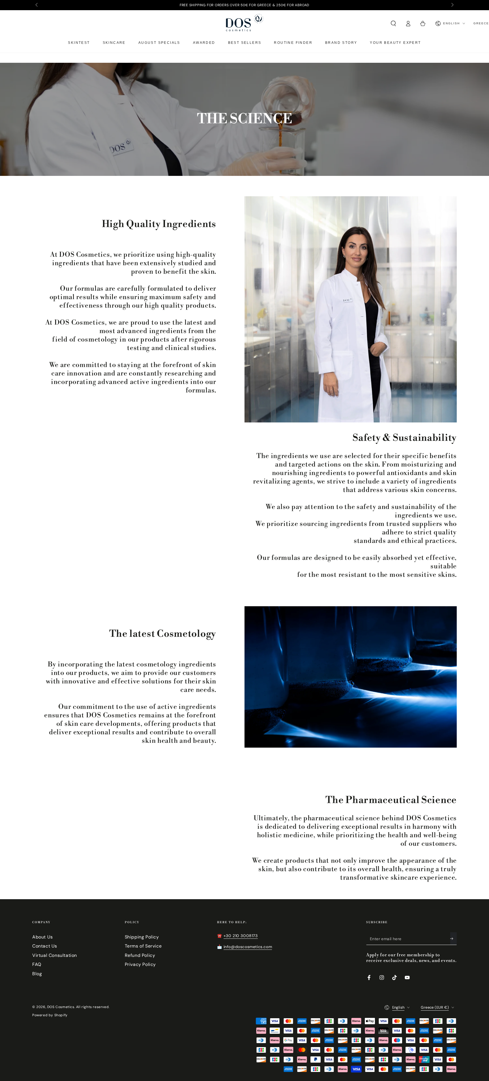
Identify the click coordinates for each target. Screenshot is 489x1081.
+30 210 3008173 (241, 935)
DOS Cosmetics (60, 1007)
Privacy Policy (140, 964)
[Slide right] (452, 5)
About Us (42, 937)
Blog (37, 974)
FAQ (36, 964)
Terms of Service (143, 946)
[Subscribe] (453, 938)
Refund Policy (140, 955)
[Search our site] (393, 23)
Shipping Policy (142, 937)
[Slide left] (37, 5)
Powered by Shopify (50, 1015)
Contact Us (44, 946)
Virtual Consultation (54, 955)
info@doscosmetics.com (248, 946)
